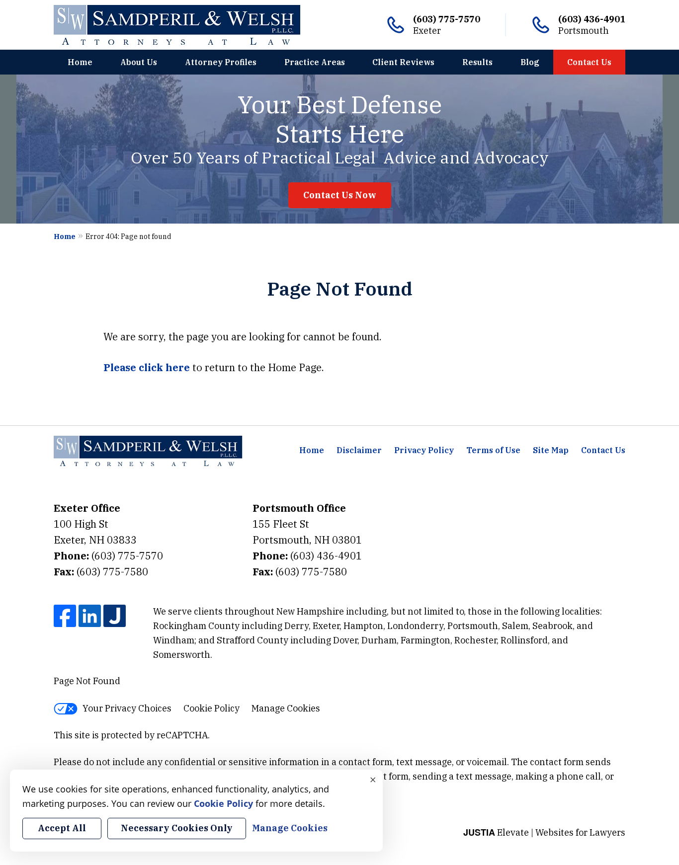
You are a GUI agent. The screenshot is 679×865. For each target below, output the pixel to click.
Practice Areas (314, 62)
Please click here (146, 367)
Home (80, 62)
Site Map (551, 450)
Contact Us (589, 62)
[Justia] (114, 616)
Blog (529, 62)
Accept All (62, 828)
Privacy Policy (424, 450)
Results (477, 62)
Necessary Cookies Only (177, 828)
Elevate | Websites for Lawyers (544, 832)
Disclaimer (359, 450)
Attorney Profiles (220, 62)
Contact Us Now (339, 195)
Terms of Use (493, 450)
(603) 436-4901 (591, 19)
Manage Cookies (286, 708)
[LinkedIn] (90, 616)
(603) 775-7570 (446, 19)
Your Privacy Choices (127, 708)
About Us (138, 62)
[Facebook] (65, 616)
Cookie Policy (211, 708)
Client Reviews (403, 62)
